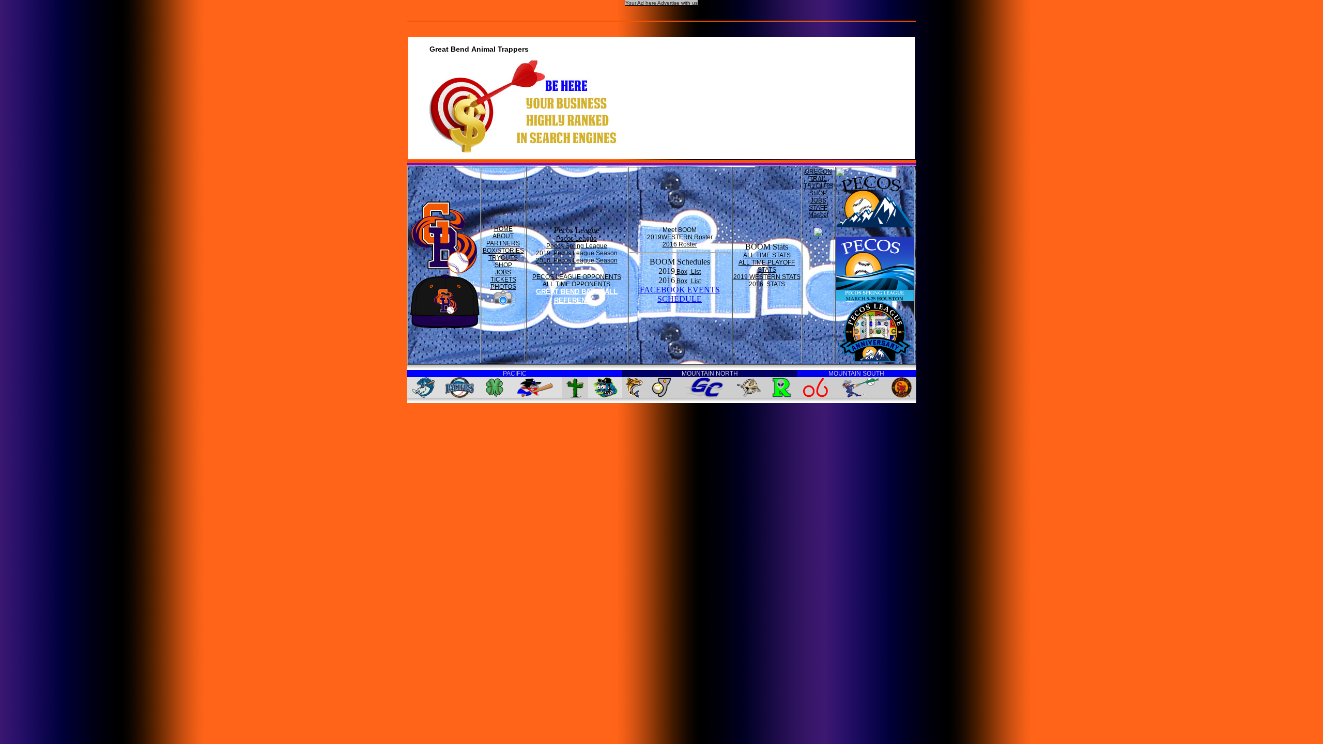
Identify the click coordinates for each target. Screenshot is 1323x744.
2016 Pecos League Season (577, 260)
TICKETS (503, 279)
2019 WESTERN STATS (767, 277)
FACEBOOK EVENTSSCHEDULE (680, 294)
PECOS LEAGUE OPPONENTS (576, 277)
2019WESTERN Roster (680, 237)
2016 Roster (680, 244)
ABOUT (503, 236)
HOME (503, 229)
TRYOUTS (503, 257)
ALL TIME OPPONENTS (576, 284)
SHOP (503, 265)
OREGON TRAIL (818, 175)
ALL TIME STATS (767, 255)
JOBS (503, 272)
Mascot (818, 215)
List (695, 271)
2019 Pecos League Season (577, 253)
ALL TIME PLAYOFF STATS (767, 266)
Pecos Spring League (576, 246)
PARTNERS (503, 243)
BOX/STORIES (503, 250)
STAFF (818, 207)
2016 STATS (767, 284)
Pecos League (576, 238)
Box (681, 271)
